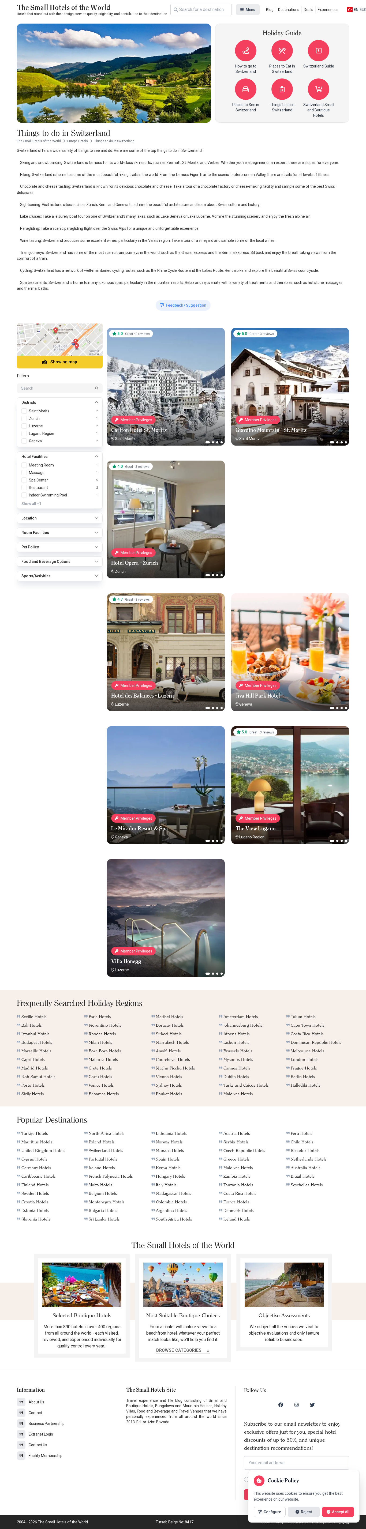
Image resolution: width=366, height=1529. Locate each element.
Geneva (245, 704)
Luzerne (122, 704)
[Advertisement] (290, 494)
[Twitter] (312, 1404)
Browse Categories (179, 1350)
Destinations (288, 9)
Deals (308, 9)
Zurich (120, 571)
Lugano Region (251, 837)
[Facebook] (281, 1404)
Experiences (328, 9)
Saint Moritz (125, 438)
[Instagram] (296, 1404)
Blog (270, 9)
